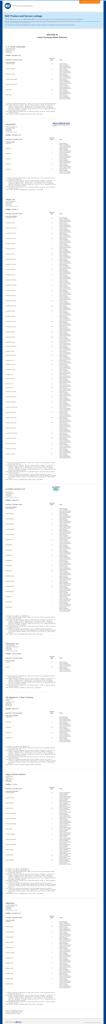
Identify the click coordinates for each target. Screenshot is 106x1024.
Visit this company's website (11, 132)
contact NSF (51, 19)
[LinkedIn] (19, 1022)
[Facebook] (17, 1022)
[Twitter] (15, 1022)
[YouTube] (20, 1022)
